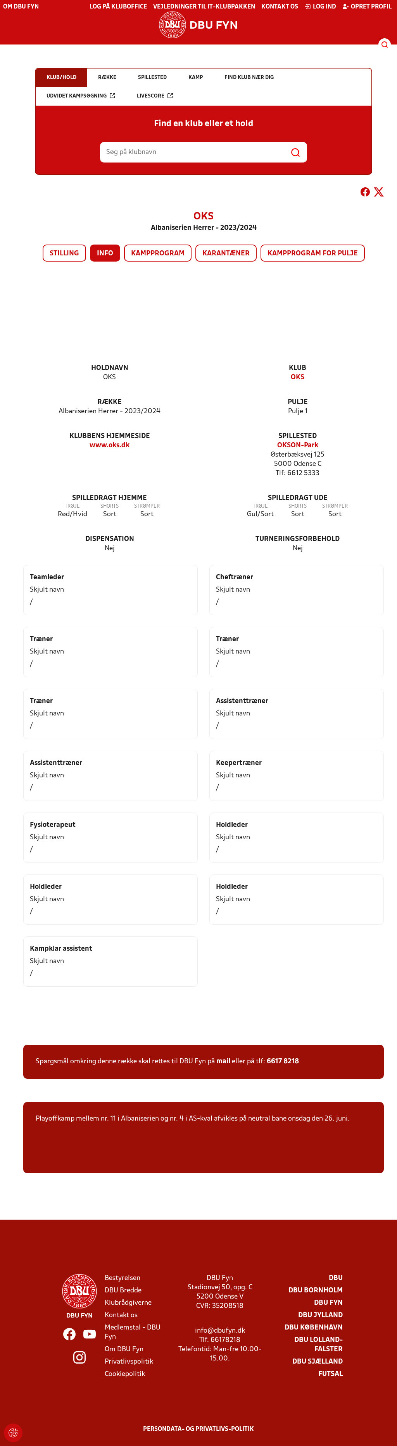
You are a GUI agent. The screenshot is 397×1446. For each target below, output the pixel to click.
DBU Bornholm (315, 1290)
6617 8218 (283, 1061)
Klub (297, 368)
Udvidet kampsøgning (77, 96)
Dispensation (109, 539)
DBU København (314, 1328)
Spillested (297, 436)
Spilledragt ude (298, 498)
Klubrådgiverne (128, 1303)
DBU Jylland (320, 1315)
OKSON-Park (297, 445)
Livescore (150, 96)
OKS (297, 377)
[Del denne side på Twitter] (379, 193)
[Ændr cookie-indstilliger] (13, 1433)
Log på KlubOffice (118, 7)
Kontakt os (279, 7)
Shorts (109, 506)
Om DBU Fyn (21, 7)
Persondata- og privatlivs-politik (198, 1429)
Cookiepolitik (125, 1374)
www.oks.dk (109, 445)
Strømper (147, 506)
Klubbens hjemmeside (109, 436)
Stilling (64, 253)
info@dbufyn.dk (220, 1331)
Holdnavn (109, 368)
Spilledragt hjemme (109, 498)
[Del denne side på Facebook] (365, 193)
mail (223, 1061)
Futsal (330, 1374)
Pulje (298, 402)
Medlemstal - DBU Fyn (133, 1332)
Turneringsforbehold (297, 539)
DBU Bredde (123, 1290)
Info (105, 253)
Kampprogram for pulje (313, 253)
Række (109, 402)
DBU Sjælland (317, 1362)
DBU (336, 1278)
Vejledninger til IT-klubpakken (204, 7)
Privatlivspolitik (129, 1362)
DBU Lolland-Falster (318, 1345)
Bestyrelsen (122, 1278)
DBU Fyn (328, 1303)
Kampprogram (158, 253)
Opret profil (371, 7)
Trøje (72, 506)
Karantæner (226, 253)
